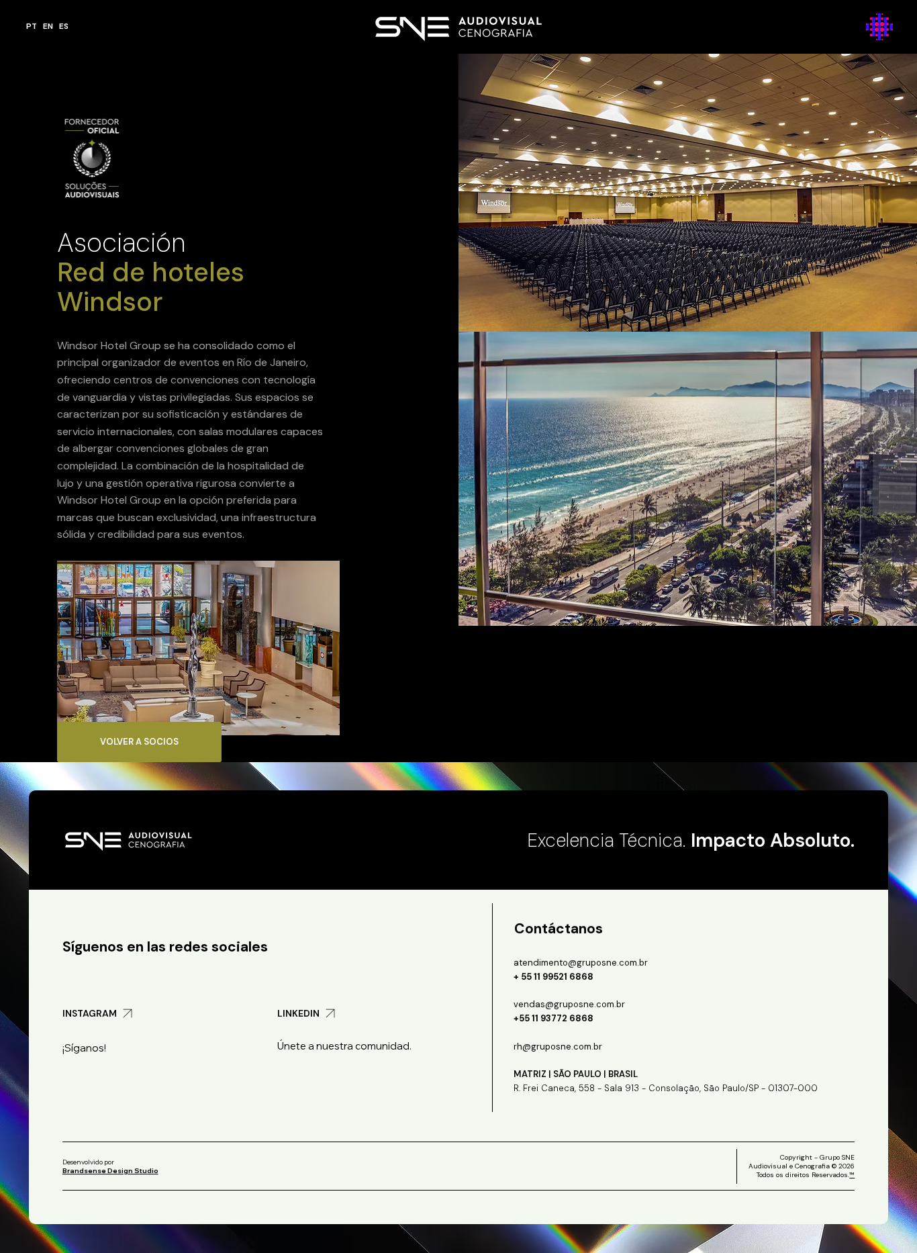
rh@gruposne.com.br (558, 1046)
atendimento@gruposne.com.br (581, 962)
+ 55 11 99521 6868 (553, 976)
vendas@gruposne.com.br (569, 1004)
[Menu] (880, 26)
